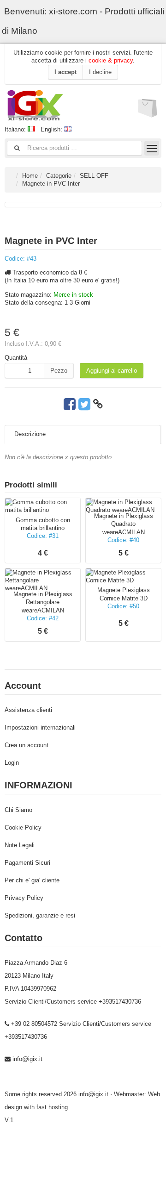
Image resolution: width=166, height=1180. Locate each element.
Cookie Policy (23, 827)
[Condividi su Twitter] (84, 404)
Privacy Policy (24, 897)
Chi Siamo (18, 809)
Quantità (16, 357)
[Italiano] (31, 129)
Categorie (58, 175)
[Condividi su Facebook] (70, 404)
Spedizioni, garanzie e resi (40, 915)
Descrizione (30, 434)
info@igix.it (27, 1058)
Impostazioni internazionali (40, 727)
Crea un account (26, 745)
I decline (100, 72)
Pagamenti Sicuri (27, 862)
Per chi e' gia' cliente (32, 880)
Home (30, 175)
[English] (67, 129)
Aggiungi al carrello (111, 370)
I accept (65, 72)
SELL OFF (94, 175)
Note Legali (20, 845)
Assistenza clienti (28, 709)
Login (12, 762)
